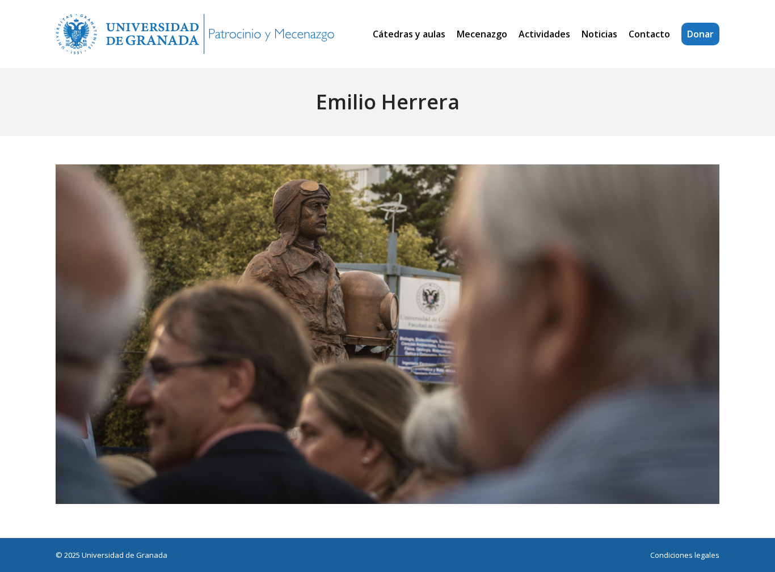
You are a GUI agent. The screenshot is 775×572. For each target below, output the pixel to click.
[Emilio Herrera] (387, 334)
